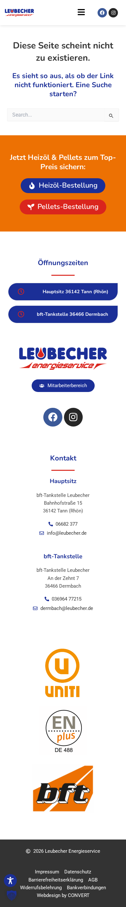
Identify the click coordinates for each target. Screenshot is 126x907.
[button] (61, 14)
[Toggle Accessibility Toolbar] (10, 880)
